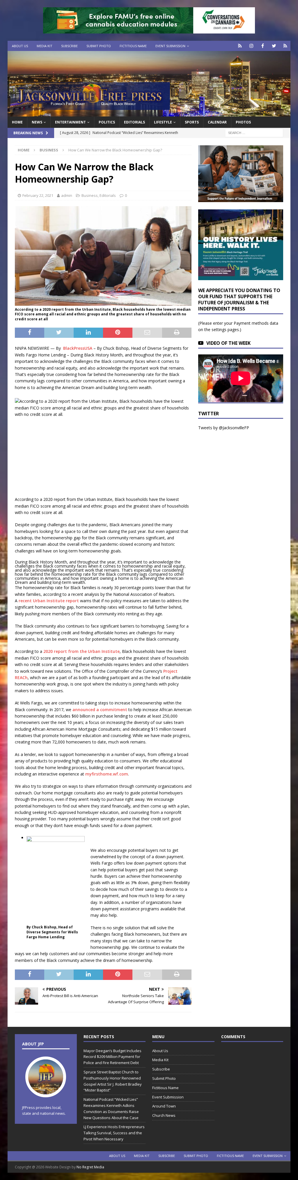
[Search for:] (254, 132)
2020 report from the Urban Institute (81, 651)
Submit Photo (98, 46)
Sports (192, 122)
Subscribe (69, 46)
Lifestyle (163, 122)
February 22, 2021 (37, 195)
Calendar (217, 122)
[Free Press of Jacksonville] (149, 113)
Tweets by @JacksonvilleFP (223, 427)
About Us (20, 46)
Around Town (164, 1106)
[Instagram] (251, 46)
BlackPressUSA (77, 348)
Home (17, 122)
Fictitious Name (133, 46)
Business (89, 195)
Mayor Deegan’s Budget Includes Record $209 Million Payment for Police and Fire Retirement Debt (112, 1057)
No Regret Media (90, 1167)
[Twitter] (274, 46)
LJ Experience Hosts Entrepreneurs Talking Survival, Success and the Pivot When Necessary (114, 1133)
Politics (107, 122)
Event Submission (170, 46)
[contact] (240, 46)
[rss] (285, 46)
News (37, 122)
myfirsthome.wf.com (106, 774)
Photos (243, 122)
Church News (163, 1115)
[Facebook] (263, 46)
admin (66, 195)
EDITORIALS (134, 122)
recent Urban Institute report (49, 600)
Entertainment (70, 122)
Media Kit (44, 46)
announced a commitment (99, 709)
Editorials (108, 195)
